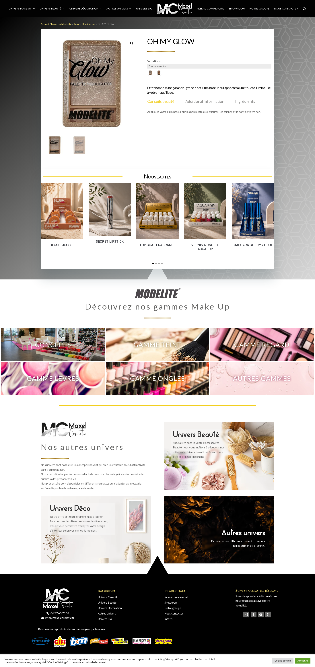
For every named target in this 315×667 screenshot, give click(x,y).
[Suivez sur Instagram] (246, 614)
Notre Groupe (260, 8)
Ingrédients (245, 101)
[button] (153, 263)
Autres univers (117, 8)
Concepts (53, 344)
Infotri (168, 619)
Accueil (45, 24)
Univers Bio (144, 8)
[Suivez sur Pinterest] (268, 614)
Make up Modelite (61, 24)
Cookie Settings (283, 660)
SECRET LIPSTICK (110, 242)
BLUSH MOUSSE (62, 245)
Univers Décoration (83, 8)
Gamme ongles (157, 378)
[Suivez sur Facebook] (253, 614)
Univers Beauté (50, 8)
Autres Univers (107, 613)
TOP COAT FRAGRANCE (157, 245)
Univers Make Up (20, 8)
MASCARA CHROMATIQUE (253, 245)
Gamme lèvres (53, 378)
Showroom (237, 8)
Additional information (204, 101)
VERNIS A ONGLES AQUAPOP (205, 247)
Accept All (303, 660)
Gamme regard (262, 344)
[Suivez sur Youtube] (261, 614)
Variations (153, 61)
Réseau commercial (210, 8)
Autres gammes (262, 378)
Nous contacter (286, 8)
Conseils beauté (160, 101)
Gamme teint (157, 344)
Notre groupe (172, 608)
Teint (77, 24)
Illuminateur (89, 24)
